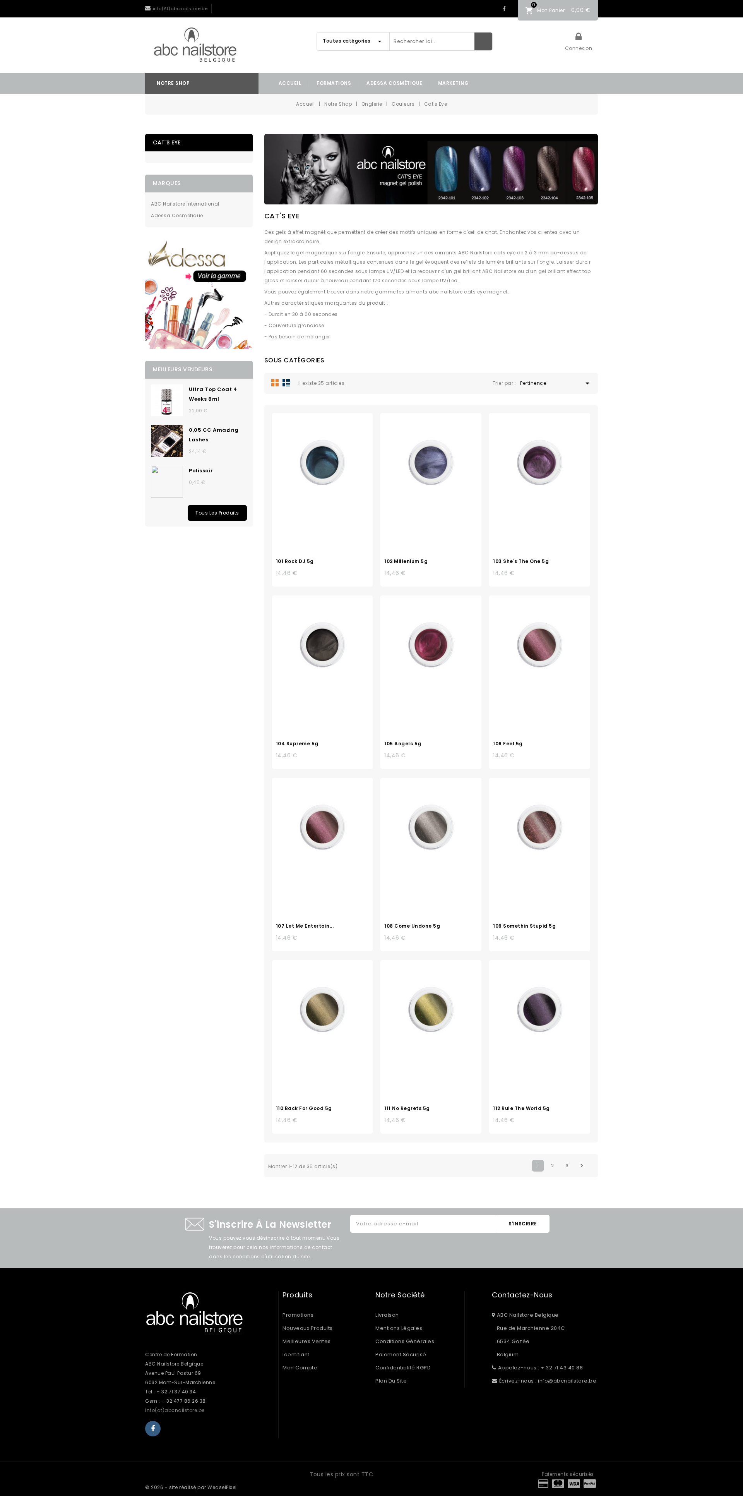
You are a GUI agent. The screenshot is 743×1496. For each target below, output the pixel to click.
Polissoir (201, 470)
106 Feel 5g (508, 743)
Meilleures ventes (306, 1341)
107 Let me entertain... (305, 926)
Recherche (483, 41)
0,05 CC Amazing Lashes (214, 434)
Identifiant (296, 1354)
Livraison (387, 1315)
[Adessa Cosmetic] (199, 294)
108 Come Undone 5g (412, 926)
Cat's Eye (167, 142)
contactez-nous (522, 1295)
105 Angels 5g (402, 743)
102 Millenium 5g (406, 561)
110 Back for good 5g (304, 1108)
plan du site (391, 1380)
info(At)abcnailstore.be (180, 8)
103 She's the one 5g (521, 561)
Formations (334, 83)
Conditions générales (404, 1341)
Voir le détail (314, 465)
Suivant (581, 1166)
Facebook (504, 9)
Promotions (297, 1315)
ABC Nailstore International (185, 204)
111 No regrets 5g (407, 1108)
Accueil (290, 83)
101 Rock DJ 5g (295, 561)
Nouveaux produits (307, 1328)
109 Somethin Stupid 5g (524, 926)
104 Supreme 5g (297, 743)
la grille (275, 382)
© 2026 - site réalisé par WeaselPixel (191, 1487)
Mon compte (299, 1367)
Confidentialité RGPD (403, 1367)
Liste (286, 382)
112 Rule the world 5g (521, 1108)
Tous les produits (217, 513)
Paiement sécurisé (400, 1354)
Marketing (453, 83)
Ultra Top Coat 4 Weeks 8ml (213, 394)
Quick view (330, 465)
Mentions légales (398, 1328)
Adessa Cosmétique (394, 83)
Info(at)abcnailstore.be (175, 1410)
